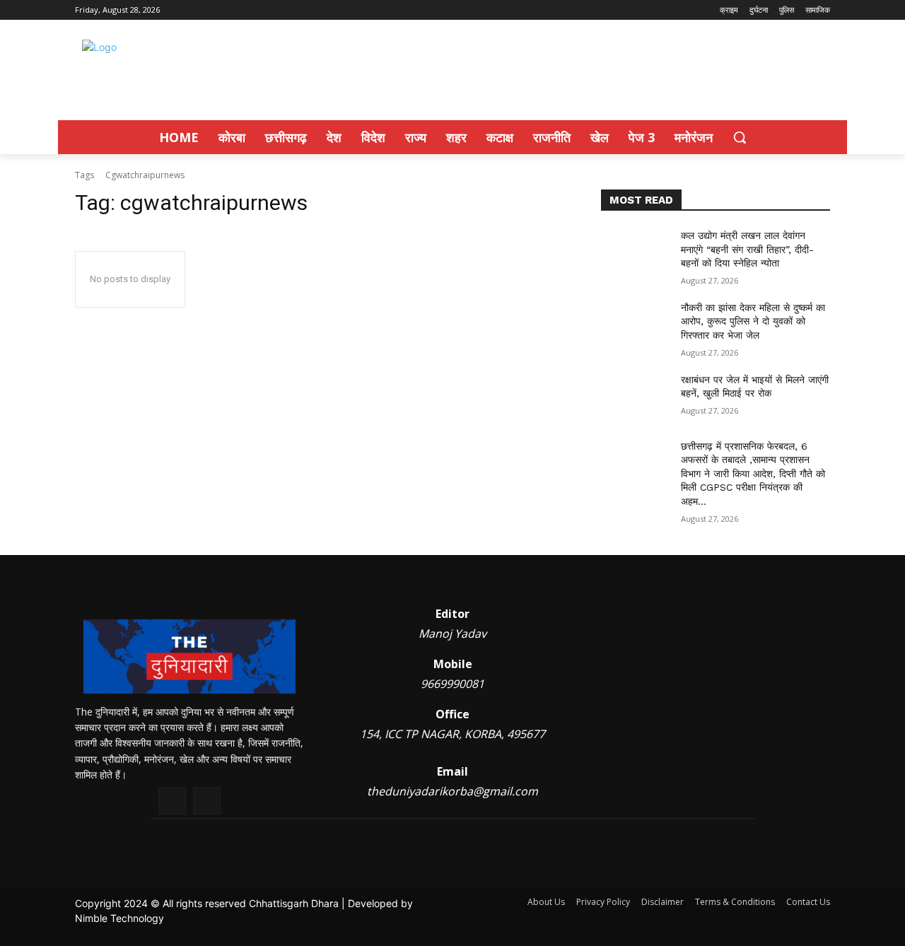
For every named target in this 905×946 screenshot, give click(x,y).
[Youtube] (207, 800)
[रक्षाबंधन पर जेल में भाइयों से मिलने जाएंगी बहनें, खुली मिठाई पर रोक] (635, 397)
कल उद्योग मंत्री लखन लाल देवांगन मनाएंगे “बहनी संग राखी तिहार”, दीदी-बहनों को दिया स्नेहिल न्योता (747, 249)
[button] (740, 137)
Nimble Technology (119, 918)
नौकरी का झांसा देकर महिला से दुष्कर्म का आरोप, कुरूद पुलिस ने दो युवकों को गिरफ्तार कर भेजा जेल (753, 321)
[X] (172, 800)
